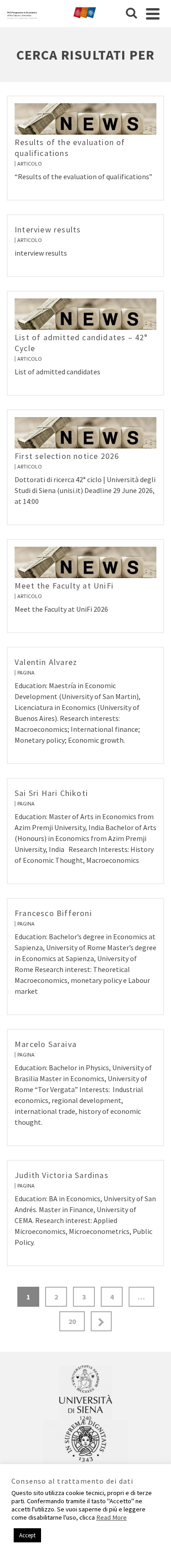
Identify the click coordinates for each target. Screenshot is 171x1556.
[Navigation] (152, 13)
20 (72, 1321)
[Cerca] (131, 13)
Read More (111, 1517)
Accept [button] (27, 1535)
